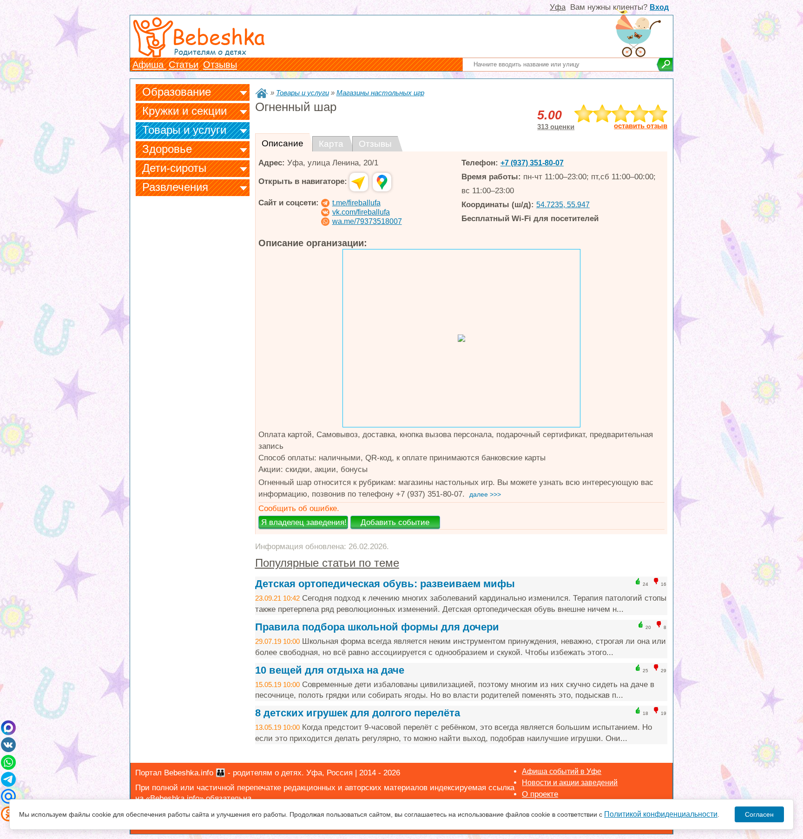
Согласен (759, 814)
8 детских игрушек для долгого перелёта (357, 713)
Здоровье (167, 149)
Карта (331, 144)
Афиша (149, 64)
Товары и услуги (184, 130)
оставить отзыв (640, 126)
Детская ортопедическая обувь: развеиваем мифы (385, 584)
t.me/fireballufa (356, 203)
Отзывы (220, 64)
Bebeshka (218, 36)
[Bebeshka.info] (261, 93)
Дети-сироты (174, 168)
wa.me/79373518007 (367, 221)
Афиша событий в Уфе (561, 771)
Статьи (183, 64)
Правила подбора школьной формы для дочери (377, 627)
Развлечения (175, 187)
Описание (282, 143)
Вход (659, 7)
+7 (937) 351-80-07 (532, 163)
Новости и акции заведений (570, 783)
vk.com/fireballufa (361, 212)
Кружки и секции (184, 111)
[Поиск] (665, 65)
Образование (176, 91)
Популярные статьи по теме (327, 563)
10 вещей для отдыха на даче (329, 670)
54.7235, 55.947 (563, 205)
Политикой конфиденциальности (660, 814)
